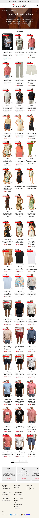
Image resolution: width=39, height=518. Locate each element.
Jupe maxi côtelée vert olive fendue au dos (31, 160)
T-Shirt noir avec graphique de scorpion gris (19, 428)
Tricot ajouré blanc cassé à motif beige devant (31, 294)
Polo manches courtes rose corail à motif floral (31, 54)
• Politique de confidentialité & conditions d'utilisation (18, 505)
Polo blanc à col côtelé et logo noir (19, 453)
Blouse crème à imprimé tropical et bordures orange (7, 188)
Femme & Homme (29, 264)
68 (23, 461)
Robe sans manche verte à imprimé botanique (31, 214)
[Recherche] (4, 5)
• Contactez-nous (18, 492)
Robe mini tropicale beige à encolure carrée (19, 214)
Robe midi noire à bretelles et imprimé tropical (7, 214)
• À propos (16, 489)
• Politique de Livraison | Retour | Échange (19, 498)
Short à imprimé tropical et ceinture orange (7, 161)
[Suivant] (26, 461)
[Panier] (36, 5)
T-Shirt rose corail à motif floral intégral (7, 81)
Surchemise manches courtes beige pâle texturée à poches (7, 108)
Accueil (3, 10)
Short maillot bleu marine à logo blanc (7, 373)
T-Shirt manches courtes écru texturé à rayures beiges (31, 321)
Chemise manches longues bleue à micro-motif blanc (31, 348)
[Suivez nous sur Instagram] (30, 488)
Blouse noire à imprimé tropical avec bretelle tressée (7, 241)
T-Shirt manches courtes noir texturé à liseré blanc (19, 321)
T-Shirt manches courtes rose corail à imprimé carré (7, 428)
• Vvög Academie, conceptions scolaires (7, 489)
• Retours (16, 487)
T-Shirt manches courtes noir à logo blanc (19, 401)
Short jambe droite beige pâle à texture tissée (31, 82)
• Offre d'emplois (18, 494)
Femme (27, 260)
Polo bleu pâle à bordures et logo (7, 293)
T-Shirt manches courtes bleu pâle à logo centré (7, 401)
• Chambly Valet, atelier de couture (6, 499)
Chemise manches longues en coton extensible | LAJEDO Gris (7, 55)
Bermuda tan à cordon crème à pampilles (7, 268)
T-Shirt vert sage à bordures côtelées (19, 53)
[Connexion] (34, 5)
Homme (27, 262)
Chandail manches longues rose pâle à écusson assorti (7, 348)
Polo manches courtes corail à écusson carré (7, 453)
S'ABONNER (31, 271)
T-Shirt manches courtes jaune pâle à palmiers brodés (7, 135)
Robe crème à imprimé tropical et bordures (31, 187)
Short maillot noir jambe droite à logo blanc (19, 374)
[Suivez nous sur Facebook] (28, 488)
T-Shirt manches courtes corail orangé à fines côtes (19, 161)
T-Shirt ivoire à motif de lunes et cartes (19, 134)
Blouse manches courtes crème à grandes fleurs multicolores (31, 242)
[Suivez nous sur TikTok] (33, 488)
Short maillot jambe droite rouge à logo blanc (19, 348)
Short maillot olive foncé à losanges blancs (7, 321)
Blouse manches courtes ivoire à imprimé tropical (19, 241)
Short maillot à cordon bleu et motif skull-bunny (19, 294)
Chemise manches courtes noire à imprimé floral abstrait (19, 108)
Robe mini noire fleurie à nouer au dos (19, 187)
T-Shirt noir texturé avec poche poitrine (31, 107)
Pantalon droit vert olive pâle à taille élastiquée (19, 82)
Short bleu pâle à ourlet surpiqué (31, 453)
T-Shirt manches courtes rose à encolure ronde (31, 401)
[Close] (37, 243)
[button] (29, 492)
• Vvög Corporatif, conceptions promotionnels (6, 494)
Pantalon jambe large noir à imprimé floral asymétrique (32, 135)
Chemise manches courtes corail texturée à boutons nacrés (31, 428)
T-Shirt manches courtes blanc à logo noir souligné (31, 374)
